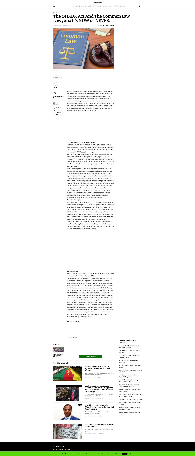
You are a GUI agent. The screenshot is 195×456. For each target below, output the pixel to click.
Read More (130, 453)
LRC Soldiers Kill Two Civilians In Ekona (130, 399)
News (70, 386)
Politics (72, 6)
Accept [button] (124, 453)
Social (94, 6)
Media (66, 386)
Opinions (104, 6)
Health (89, 6)
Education (84, 6)
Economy (77, 6)
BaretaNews (97, 3)
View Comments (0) (91, 356)
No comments (58, 25)
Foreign (99, 6)
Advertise (122, 6)
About (110, 6)
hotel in (104, 278)
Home (55, 449)
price (83, 152)
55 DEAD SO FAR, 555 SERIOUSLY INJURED (58, 355)
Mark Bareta (56, 86)
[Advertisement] (79, 81)
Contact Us (116, 6)
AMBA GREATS (59, 386)
